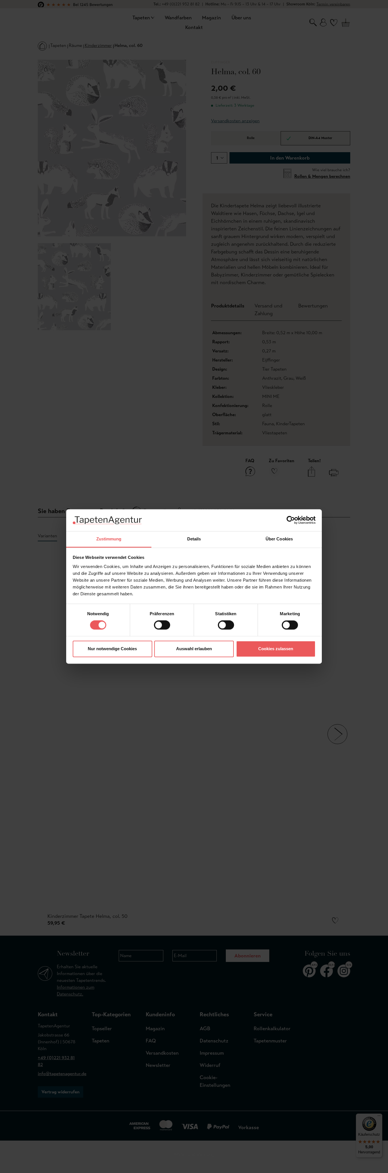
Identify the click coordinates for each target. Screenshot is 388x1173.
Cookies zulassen (275, 648)
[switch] (162, 625)
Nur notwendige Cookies (112, 648)
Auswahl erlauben (194, 648)
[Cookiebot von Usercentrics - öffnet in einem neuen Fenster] (291, 520)
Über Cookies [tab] (279, 538)
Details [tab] (194, 538)
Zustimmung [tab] (109, 538)
